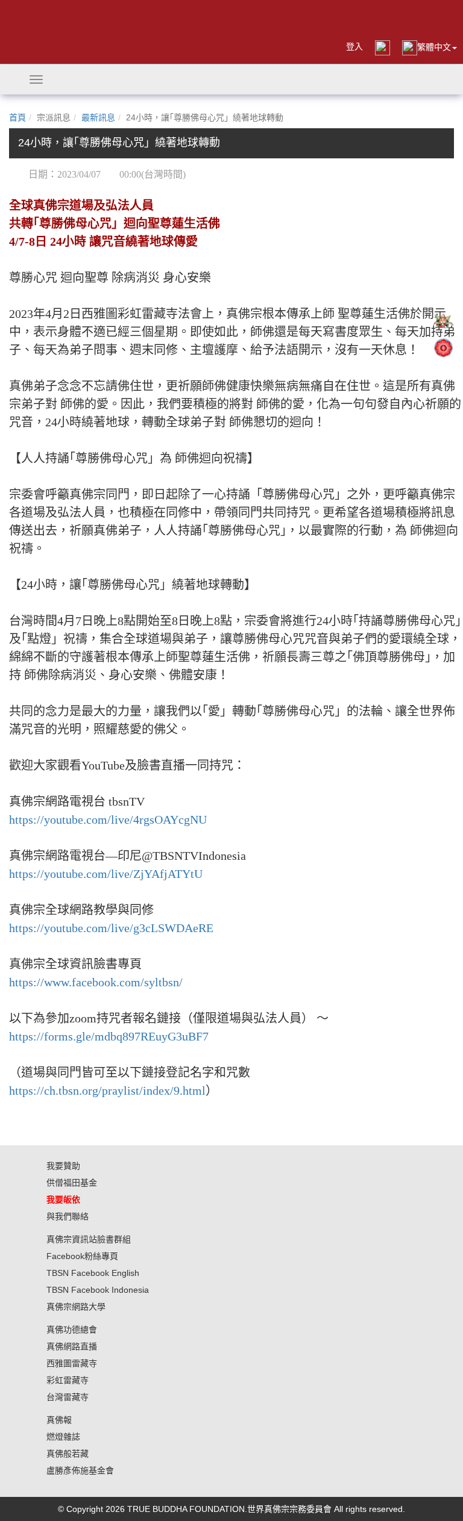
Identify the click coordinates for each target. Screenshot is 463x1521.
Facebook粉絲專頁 (82, 1256)
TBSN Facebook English (92, 1273)
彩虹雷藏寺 (67, 1380)
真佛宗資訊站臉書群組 (88, 1239)
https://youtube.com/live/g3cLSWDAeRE (111, 928)
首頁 (17, 117)
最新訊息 (98, 117)
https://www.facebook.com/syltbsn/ (96, 982)
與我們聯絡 (67, 1216)
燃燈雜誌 (63, 1437)
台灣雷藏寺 (67, 1397)
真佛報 (59, 1420)
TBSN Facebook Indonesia (97, 1290)
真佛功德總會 (71, 1329)
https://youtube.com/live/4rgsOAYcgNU (108, 819)
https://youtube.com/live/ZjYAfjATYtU (106, 873)
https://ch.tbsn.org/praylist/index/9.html (107, 1090)
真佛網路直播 (71, 1346)
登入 (354, 46)
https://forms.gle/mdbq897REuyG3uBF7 (109, 1036)
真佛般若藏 (67, 1453)
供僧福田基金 (71, 1182)
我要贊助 (63, 1166)
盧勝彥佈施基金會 (80, 1470)
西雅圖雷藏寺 (71, 1363)
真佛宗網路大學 (76, 1306)
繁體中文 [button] (434, 47)
